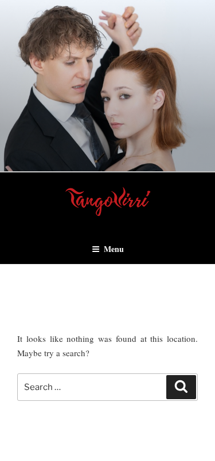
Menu (114, 249)
